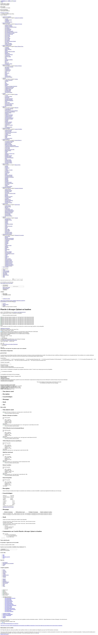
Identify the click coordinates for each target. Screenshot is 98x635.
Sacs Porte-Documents (9, 31)
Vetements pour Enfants (9, 264)
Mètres (6, 136)
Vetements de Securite (9, 261)
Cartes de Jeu (7, 55)
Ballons (6, 50)
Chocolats (7, 198)
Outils (6, 137)
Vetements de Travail (8, 263)
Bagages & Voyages (6, 22)
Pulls (6, 250)
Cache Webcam (8, 109)
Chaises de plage (8, 159)
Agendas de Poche (8, 19)
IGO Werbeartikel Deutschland (10, 605)
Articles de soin (8, 205)
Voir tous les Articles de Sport (10, 145)
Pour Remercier (8, 91)
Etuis (6, 71)
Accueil (4, 303)
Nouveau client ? (6, 288)
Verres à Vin (7, 231)
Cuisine (6, 168)
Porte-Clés (7, 62)
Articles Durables (6, 270)
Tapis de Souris (7, 76)
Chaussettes (7, 240)
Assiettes (6, 165)
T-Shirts (6, 254)
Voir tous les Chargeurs (9, 117)
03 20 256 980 (3, 301)
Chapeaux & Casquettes (9, 239)
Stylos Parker (7, 102)
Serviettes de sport (8, 182)
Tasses (6, 225)
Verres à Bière (7, 230)
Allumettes (7, 47)
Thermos (6, 223)
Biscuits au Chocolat (8, 196)
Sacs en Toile (7, 39)
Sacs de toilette (7, 213)
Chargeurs (7, 113)
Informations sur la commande (8, 563)
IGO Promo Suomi (8, 607)
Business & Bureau (6, 64)
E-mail (14, 301)
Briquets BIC (7, 53)
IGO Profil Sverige (8, 602)
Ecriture (4, 93)
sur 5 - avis (6, 0)
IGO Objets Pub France (7, 597)
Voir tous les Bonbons (9, 200)
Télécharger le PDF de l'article (8, 507)
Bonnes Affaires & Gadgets (10, 51)
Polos (6, 248)
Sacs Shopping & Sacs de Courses (11, 32)
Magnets (6, 179)
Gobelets (6, 220)
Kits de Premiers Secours (9, 210)
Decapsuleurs (7, 171)
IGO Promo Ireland (8, 606)
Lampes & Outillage (6, 128)
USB (6, 126)
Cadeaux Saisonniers (8, 80)
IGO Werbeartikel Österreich (10, 598)
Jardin (6, 152)
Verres (6, 228)
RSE (3, 555)
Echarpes (6, 242)
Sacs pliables (7, 40)
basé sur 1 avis (20, 312)
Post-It (6, 73)
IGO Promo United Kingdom (10, 609)
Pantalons (6, 247)
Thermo (6, 227)
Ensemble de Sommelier (9, 177)
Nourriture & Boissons (7, 187)
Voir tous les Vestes (8, 259)
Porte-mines (7, 97)
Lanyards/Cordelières (9, 59)
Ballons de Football (8, 144)
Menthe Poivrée (8, 199)
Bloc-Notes (7, 67)
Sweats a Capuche (8, 251)
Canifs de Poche (8, 133)
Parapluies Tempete (8, 155)
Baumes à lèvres (8, 206)
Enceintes (6, 119)
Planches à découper (8, 175)
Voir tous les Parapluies (9, 157)
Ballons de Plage (8, 150)
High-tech (4, 106)
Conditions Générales (6, 613)
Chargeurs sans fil (8, 116)
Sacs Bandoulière (8, 29)
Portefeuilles (7, 249)
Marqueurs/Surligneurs (9, 100)
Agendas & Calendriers (7, 16)
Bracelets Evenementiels (9, 238)
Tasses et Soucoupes (8, 226)
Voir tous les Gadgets (9, 125)
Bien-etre (6, 207)
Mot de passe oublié (6, 287)
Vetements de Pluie (8, 260)
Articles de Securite (8, 130)
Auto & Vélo (7, 147)
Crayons (6, 95)
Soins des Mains (8, 214)
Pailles (6, 174)
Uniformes (7, 256)
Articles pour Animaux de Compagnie (12, 146)
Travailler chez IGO (6, 556)
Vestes (6, 257)
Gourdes (4, 570)
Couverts (6, 170)
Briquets (6, 52)
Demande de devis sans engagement (7, 380)
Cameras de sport (8, 122)
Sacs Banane (7, 28)
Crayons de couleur (8, 96)
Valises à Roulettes (8, 43)
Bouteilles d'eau (8, 218)
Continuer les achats (6, 298)
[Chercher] (11, 280)
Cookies (4, 616)
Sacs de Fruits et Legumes (9, 33)
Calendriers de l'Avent (9, 88)
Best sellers (5, 272)
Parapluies (7, 154)
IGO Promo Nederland (9, 611)
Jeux (6, 57)
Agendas (6, 18)
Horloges (6, 178)
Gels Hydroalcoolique (9, 209)
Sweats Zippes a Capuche (9, 253)
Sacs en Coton (7, 36)
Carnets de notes (8, 69)
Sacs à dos (4, 571)
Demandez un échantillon (5, 378)
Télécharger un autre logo (5, 328)
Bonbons (6, 195)
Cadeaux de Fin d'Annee (9, 87)
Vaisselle (4, 216)
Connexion (5, 289)
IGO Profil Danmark (8, 603)
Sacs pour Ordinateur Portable (10, 41)
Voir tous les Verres (8, 232)
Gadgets (6, 120)
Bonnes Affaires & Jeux (7, 45)
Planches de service (8, 190)
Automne (6, 81)
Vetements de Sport (8, 262)
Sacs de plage (7, 35)
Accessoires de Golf (8, 142)
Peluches (6, 60)
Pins (6, 61)
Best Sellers (17, 300)
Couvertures (7, 167)
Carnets (4, 572)
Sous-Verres (7, 184)
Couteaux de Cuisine (8, 169)
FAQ (24, 300)
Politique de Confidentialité (7, 614)
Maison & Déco (5, 163)
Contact (4, 564)
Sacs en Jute (7, 37)
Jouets (6, 58)
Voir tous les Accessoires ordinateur (11, 110)
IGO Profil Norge (8, 610)
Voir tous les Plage (8, 161)
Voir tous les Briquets (9, 54)
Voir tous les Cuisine (8, 176)
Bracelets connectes (8, 121)
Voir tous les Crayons (9, 98)
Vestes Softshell (8, 258)
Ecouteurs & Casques (9, 118)
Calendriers (7, 20)
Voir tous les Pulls (8, 252)
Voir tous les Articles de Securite (11, 132)
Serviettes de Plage (8, 160)
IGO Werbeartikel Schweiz (10, 608)
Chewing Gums (8, 197)
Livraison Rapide (6, 271)
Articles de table (8, 189)
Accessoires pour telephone (10, 111)
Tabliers (6, 185)
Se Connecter (5, 285)
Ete (5, 82)
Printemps (7, 84)
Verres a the (7, 229)
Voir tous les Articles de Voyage (10, 27)
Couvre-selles (7, 148)
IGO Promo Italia (8, 599)
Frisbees (6, 151)
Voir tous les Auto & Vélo (9, 149)
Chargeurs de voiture (8, 115)
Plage (6, 158)
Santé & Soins (5, 203)
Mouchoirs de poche (8, 212)
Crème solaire (7, 208)
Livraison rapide (8, 90)
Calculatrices (7, 68)
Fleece (6, 244)
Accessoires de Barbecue (9, 141)
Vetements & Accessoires (7, 234)
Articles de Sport (8, 143)
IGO (3, 554)
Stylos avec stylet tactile (9, 103)
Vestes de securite (8, 131)
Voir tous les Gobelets (9, 224)
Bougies (6, 166)
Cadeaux (4, 78)
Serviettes (6, 180)
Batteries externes (8, 112)
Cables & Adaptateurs (9, 114)
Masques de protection (9, 211)
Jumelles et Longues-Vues (9, 153)
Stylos (6, 101)
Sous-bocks (7, 192)
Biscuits (6, 194)
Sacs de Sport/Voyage (9, 34)
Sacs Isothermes (8, 30)
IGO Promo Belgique (9, 601)
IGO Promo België (8, 600)
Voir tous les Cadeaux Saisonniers (11, 86)
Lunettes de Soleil (8, 245)
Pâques (6, 85)
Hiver (6, 83)
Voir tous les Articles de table (10, 193)
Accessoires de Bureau (9, 66)
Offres (4, 269)
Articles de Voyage (8, 24)
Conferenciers (7, 70)
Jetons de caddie (8, 56)
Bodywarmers (7, 236)
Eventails (6, 243)
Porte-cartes (7, 72)
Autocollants (7, 48)
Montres (6, 246)
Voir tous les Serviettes (9, 183)
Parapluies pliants (8, 156)
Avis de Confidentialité (7, 615)
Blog (3, 557)
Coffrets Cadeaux (8, 89)
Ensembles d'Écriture (9, 99)
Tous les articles (5, 266)
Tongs (6, 255)
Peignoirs (6, 181)
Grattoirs (6, 134)
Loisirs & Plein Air (6, 139)
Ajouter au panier (3, 377)
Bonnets (6, 237)
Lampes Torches (8, 135)
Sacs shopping (5, 583)
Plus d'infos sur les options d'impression (10, 340)
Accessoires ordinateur (9, 108)
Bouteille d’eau (7, 201)
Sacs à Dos (7, 42)
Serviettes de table (8, 191)
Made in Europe (6, 274)
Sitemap (4, 617)
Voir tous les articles (8, 21)
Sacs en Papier (7, 38)
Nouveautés (5, 273)
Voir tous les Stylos (8, 104)
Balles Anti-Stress (8, 49)
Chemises (6, 241)
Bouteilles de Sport (8, 219)
